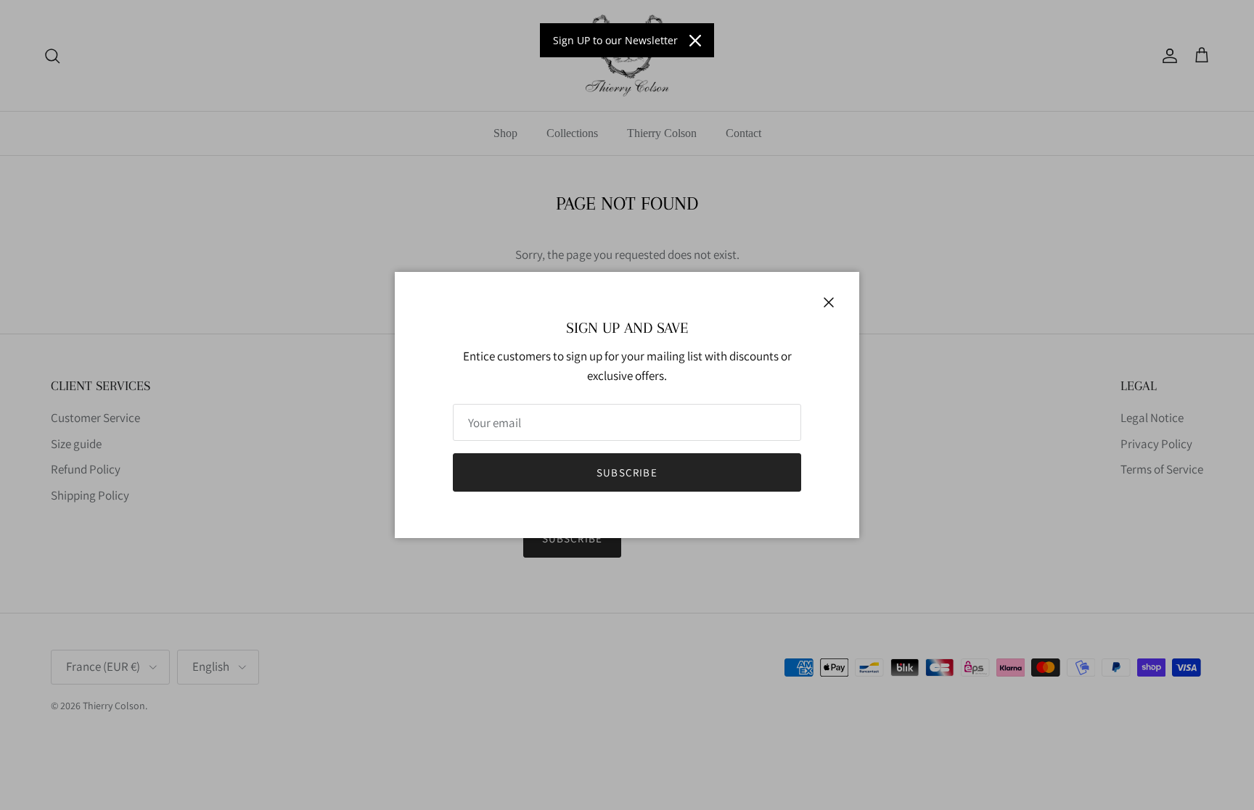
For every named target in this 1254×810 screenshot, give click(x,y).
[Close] (695, 40)
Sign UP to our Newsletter (615, 40)
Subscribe (627, 472)
